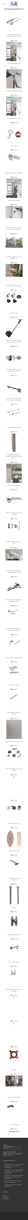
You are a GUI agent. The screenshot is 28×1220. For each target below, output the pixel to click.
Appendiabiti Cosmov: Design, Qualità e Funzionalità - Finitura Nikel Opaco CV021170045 (14, 1177)
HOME (4, 1195)
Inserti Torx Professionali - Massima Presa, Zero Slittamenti (13, 1181)
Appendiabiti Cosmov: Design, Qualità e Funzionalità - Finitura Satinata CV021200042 (14, 1166)
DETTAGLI (14, 40)
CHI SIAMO (6, 1197)
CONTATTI (6, 1198)
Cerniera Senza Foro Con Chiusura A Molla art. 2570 (13, 1185)
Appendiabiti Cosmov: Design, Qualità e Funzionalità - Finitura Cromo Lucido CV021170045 (14, 1171)
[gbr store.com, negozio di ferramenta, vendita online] (14, 4)
